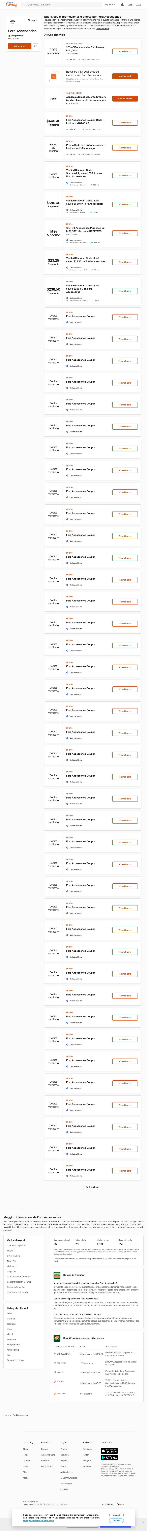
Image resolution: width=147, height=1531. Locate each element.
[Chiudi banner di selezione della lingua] (143, 1522)
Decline (116, 1520)
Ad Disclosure (66, 1472)
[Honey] (11, 4)
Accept (116, 1515)
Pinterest (87, 1466)
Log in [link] (138, 4)
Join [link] (130, 4)
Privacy (63, 1449)
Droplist (44, 1449)
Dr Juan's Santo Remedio (18, 1276)
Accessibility (66, 1483)
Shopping (11, 1339)
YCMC (10, 1250)
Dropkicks (11, 1271)
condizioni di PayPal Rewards (89, 79)
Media (26, 1478)
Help (25, 1455)
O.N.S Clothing (13, 1256)
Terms (63, 1466)
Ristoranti (11, 1318)
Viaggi (10, 1334)
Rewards (45, 1460)
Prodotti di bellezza (15, 1360)
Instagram (87, 1460)
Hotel (9, 1329)
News (25, 1466)
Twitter (86, 1455)
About (25, 1449)
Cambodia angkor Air (16, 1245)
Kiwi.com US (12, 1266)
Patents (63, 1460)
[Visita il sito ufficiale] (35, 46)
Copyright (64, 1455)
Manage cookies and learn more (38, 1520)
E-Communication (68, 1478)
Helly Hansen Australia (17, 1292)
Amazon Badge (48, 1455)
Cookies (64, 1489)
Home (6, 1415)
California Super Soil (16, 1287)
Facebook (87, 1449)
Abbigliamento (13, 1344)
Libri (9, 1355)
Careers (26, 1460)
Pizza (9, 1313)
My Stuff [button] (109, 4)
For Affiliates (46, 1466)
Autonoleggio (13, 1350)
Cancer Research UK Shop (19, 1282)
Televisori (11, 1324)
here (65, 1504)
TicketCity (11, 1261)
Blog (25, 1472)
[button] (112, 1504)
